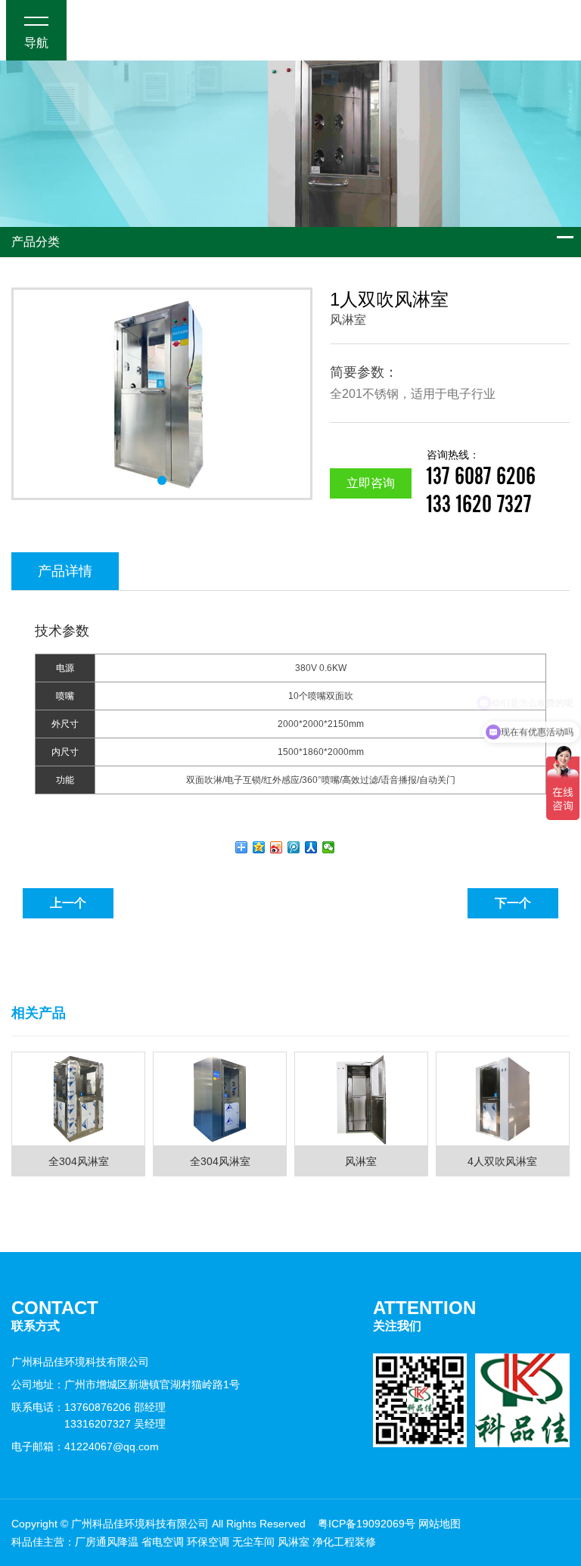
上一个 (68, 902)
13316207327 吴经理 (115, 1424)
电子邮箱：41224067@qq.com (85, 1446)
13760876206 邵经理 (115, 1407)
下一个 (513, 902)
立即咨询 (370, 483)
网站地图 (439, 1524)
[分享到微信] (328, 847)
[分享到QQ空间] (259, 847)
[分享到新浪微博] (276, 847)
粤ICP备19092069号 (366, 1524)
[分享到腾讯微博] (293, 847)
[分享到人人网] (311, 847)
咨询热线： (481, 469)
